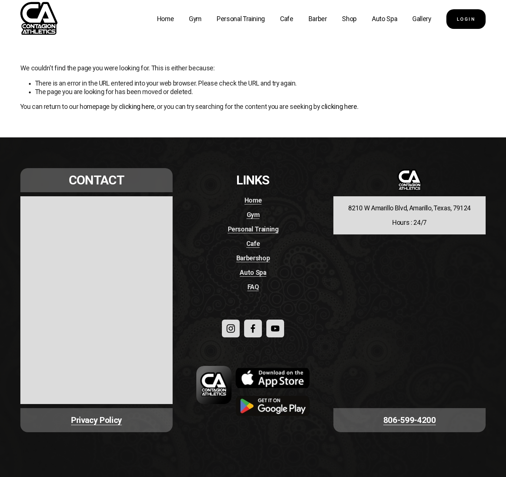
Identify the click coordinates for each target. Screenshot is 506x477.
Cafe (286, 19)
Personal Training (241, 19)
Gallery (421, 19)
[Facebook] (253, 328)
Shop (349, 19)
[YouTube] (275, 328)
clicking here (136, 106)
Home (165, 19)
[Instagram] (231, 328)
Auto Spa (384, 19)
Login (466, 19)
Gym (195, 19)
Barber (318, 19)
